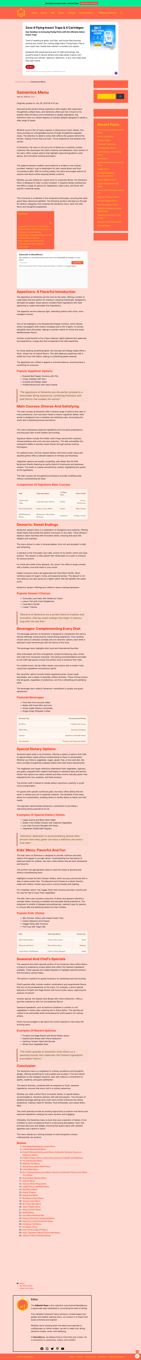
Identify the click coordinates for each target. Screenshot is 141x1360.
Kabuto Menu (29, 1181)
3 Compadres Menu (106, 148)
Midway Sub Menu (31, 1163)
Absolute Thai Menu (106, 144)
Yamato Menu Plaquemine (35, 1184)
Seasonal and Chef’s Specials (31, 244)
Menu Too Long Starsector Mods (38, 1221)
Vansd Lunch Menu (31, 1201)
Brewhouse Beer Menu (33, 1198)
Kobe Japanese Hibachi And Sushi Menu (41, 1233)
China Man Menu (30, 1169)
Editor (34, 1299)
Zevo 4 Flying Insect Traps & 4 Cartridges (55, 27)
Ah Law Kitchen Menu (107, 201)
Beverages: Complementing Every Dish (36, 235)
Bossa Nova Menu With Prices (36, 1166)
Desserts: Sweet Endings (30, 232)
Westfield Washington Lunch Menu (39, 1146)
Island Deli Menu (30, 1195)
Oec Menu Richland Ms (33, 1215)
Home (34, 13)
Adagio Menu (103, 169)
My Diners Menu (30, 1189)
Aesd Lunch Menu (105, 136)
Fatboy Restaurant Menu (34, 1149)
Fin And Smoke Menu (32, 1161)
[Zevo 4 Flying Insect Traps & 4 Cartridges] (102, 50)
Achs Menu (102, 158)
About (61, 13)
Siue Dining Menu (26, 1286)
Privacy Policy (85, 13)
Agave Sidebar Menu (106, 180)
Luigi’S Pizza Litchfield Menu (36, 1187)
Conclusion (24, 247)
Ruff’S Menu (28, 1212)
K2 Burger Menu (30, 1227)
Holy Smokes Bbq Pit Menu (35, 1230)
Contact (71, 13)
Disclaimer (102, 1357)
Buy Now (30, 67)
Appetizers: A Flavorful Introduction (34, 226)
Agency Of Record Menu (108, 197)
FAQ (52, 13)
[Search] (120, 96)
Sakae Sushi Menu (26, 1288)
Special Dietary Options (29, 238)
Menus (44, 13)
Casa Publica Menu (31, 1207)
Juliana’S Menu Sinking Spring (37, 1235)
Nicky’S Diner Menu (32, 1210)
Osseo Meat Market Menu (35, 1178)
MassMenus (39, 1337)
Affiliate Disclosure (108, 13)
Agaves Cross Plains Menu (109, 222)
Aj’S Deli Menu (103, 226)
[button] (121, 13)
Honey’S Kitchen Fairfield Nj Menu (38, 1218)
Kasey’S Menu (29, 1192)
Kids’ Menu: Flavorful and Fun (32, 241)
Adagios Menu (103, 140)
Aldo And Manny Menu (107, 204)
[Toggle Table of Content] (50, 223)
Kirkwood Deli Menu (32, 1224)
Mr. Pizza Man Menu (32, 1204)
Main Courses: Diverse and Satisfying (35, 229)
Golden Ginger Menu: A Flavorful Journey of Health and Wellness (53, 1158)
